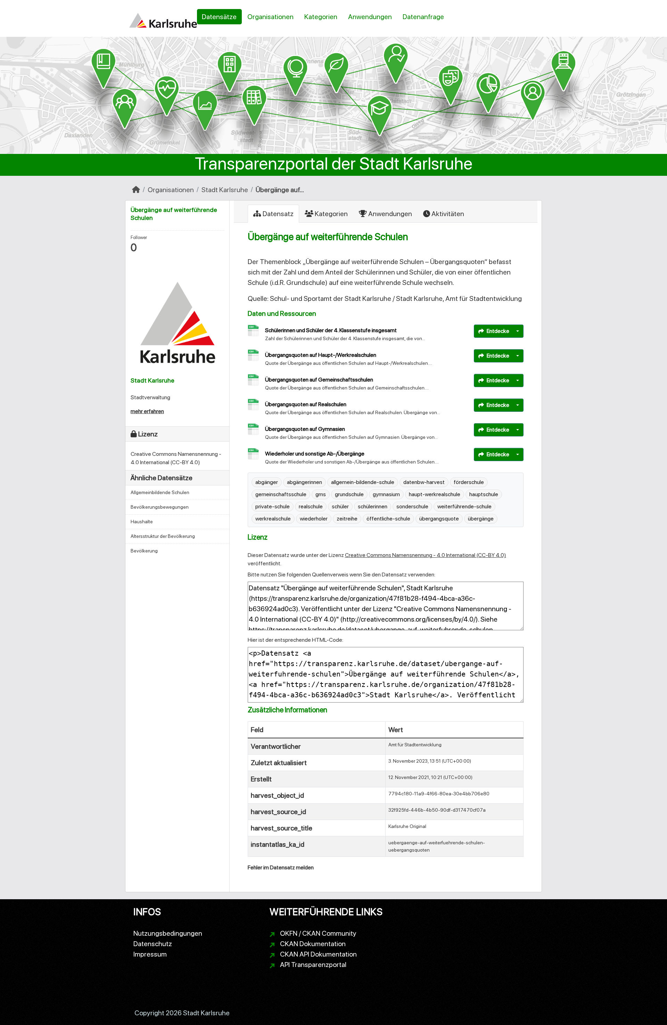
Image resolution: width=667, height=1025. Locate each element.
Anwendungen (370, 17)
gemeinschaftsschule (280, 494)
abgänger (266, 482)
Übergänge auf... (280, 190)
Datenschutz (152, 944)
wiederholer (314, 518)
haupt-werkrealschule (434, 494)
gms (320, 494)
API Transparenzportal (313, 964)
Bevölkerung (144, 551)
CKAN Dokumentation (313, 944)
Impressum (150, 954)
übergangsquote (439, 518)
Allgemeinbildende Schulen (160, 492)
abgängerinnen (304, 482)
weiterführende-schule (464, 506)
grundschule (349, 494)
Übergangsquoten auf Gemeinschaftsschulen (319, 379)
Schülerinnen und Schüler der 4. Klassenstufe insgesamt (331, 330)
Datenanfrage (423, 17)
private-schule (272, 506)
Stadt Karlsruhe (224, 190)
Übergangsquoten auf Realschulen (305, 404)
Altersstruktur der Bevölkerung (163, 536)
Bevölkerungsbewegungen (160, 507)
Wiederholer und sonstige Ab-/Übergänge (314, 453)
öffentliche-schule (388, 518)
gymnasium (386, 494)
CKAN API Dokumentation (318, 954)
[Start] (136, 190)
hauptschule (483, 494)
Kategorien (320, 17)
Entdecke (498, 331)
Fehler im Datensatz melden (281, 867)
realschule (311, 506)
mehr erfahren (147, 411)
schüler (340, 506)
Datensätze (219, 17)
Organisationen (270, 17)
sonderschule (412, 506)
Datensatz (277, 214)
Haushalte (142, 521)
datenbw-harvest (424, 482)
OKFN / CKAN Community (318, 933)
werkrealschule (273, 518)
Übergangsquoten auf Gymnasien (305, 429)
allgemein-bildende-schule (362, 482)
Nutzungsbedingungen (167, 933)
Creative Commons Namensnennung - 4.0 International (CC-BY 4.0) (425, 555)
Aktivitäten (447, 214)
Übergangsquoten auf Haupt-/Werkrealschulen (320, 355)
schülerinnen (372, 506)
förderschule (469, 482)
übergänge (481, 518)
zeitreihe (347, 518)
